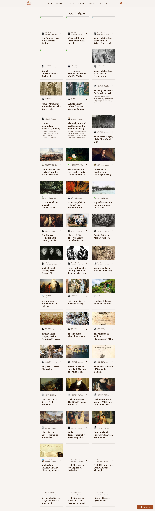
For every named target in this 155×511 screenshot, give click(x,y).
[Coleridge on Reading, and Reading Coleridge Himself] (103, 154)
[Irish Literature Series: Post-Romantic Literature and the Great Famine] (51, 384)
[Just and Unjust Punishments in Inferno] (51, 286)
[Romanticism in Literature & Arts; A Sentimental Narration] (103, 417)
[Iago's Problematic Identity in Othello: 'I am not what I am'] (77, 253)
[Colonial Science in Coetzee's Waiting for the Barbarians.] (51, 154)
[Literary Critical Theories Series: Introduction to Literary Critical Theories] (77, 220)
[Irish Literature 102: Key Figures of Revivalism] (77, 450)
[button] (59, 3)
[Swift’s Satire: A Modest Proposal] (103, 220)
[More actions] (61, 33)
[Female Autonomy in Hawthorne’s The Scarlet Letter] (51, 88)
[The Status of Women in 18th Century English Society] (51, 220)
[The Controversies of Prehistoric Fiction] (51, 23)
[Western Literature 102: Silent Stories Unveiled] (77, 23)
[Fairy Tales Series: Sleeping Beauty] (77, 286)
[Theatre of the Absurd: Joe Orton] (77, 318)
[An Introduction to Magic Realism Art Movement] (51, 483)
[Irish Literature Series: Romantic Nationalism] (51, 417)
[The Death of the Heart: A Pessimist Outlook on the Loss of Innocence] (77, 154)
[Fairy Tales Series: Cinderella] (51, 351)
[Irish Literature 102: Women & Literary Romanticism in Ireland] (103, 384)
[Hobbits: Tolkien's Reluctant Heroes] (103, 286)
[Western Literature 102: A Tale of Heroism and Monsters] (103, 56)
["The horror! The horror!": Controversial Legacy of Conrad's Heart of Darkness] (51, 187)
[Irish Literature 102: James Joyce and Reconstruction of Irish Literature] (77, 483)
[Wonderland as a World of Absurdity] (103, 253)
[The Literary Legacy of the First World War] (103, 121)
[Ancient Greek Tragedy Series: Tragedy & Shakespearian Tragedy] (51, 253)
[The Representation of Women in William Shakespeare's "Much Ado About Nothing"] (103, 351)
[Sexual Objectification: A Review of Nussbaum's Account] (51, 56)
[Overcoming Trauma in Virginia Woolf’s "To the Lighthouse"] (77, 56)
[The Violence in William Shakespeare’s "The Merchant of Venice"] (103, 318)
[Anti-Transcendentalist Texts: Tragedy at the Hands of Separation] (77, 417)
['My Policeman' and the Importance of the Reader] (103, 187)
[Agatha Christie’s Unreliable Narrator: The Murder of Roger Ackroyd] (77, 351)
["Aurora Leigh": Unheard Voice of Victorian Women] (77, 88)
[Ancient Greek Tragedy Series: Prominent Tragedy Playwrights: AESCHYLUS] (51, 318)
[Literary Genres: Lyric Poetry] (103, 483)
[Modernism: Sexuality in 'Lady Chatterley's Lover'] (51, 450)
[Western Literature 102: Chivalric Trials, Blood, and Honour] (103, 23)
